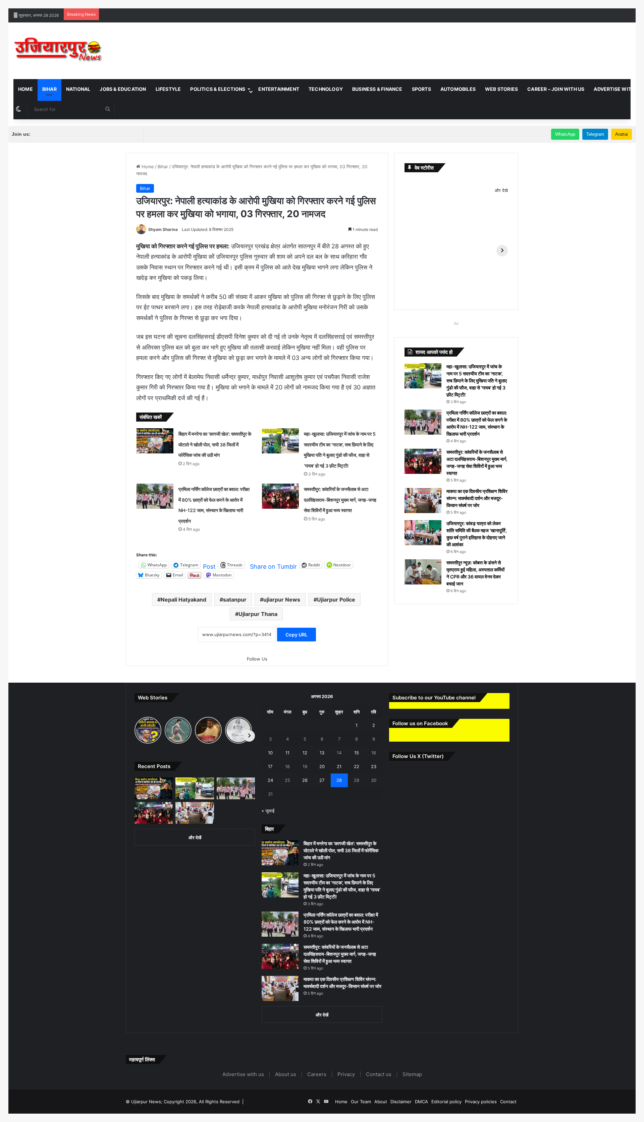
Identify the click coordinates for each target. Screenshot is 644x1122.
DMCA (421, 1101)
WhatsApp (565, 134)
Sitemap (412, 1074)
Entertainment (278, 89)
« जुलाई (268, 810)
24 (270, 780)
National (78, 89)
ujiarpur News (281, 599)
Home (25, 89)
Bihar (49, 89)
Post (209, 565)
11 (287, 752)
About (380, 1101)
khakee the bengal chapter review (204, 3)
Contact (508, 1101)
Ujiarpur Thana (257, 614)
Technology (326, 89)
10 (270, 752)
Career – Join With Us (555, 89)
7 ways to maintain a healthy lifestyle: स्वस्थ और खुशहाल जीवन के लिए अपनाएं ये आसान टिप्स (83, 3)
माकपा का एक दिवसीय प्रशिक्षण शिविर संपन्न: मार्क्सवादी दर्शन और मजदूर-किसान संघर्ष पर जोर (476, 498)
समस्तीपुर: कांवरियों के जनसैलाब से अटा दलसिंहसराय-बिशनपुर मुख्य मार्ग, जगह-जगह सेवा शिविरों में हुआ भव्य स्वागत (340, 499)
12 (305, 752)
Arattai (621, 134)
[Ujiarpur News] (58, 51)
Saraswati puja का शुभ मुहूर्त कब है (511, 3)
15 (356, 752)
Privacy (346, 1074)
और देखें (195, 837)
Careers (316, 1074)
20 (322, 766)
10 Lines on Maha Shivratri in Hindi (278, 3)
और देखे (501, 190)
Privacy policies (481, 1101)
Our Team (361, 1101)
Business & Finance (377, 89)
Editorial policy (446, 1101)
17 (270, 766)
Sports (421, 89)
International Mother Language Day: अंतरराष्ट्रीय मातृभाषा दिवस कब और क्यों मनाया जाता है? (397, 3)
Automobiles (458, 89)
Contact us (378, 1074)
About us (285, 1074)
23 (373, 766)
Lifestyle (168, 89)
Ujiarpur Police (336, 599)
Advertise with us (243, 1074)
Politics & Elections (217, 89)
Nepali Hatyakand (183, 599)
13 (322, 752)
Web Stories (501, 89)
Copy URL (296, 634)
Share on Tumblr (273, 565)
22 (356, 766)
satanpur (235, 599)
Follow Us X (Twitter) (418, 756)
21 (339, 766)
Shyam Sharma (163, 229)
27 (321, 780)
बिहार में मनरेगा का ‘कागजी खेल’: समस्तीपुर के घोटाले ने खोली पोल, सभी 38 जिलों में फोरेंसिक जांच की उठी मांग (214, 444)
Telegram (595, 134)
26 (305, 780)
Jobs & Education (123, 89)
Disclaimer (401, 1101)
